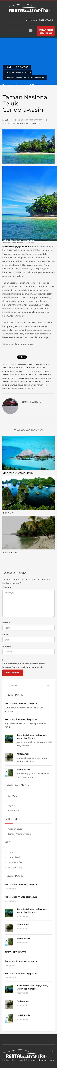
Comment (8, 587)
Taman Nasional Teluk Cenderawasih (34, 378)
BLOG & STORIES (23, 67)
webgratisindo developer (42, 1060)
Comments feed (15, 862)
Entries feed (14, 857)
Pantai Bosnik (23, 769)
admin (8, 120)
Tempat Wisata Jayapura (19, 72)
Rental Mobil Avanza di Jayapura (21, 719)
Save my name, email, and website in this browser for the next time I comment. (23, 665)
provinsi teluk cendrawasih (29, 371)
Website (6, 646)
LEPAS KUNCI (46, 31)
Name (6, 622)
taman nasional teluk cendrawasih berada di (23, 382)
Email (6, 634)
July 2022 (12, 805)
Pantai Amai (9, 552)
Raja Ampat (9, 512)
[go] (48, 685)
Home (8, 67)
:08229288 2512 (46, 20)
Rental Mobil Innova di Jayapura (21, 703)
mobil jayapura (15, 828)
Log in (10, 852)
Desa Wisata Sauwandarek (18, 472)
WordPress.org (15, 867)
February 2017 (15, 810)
